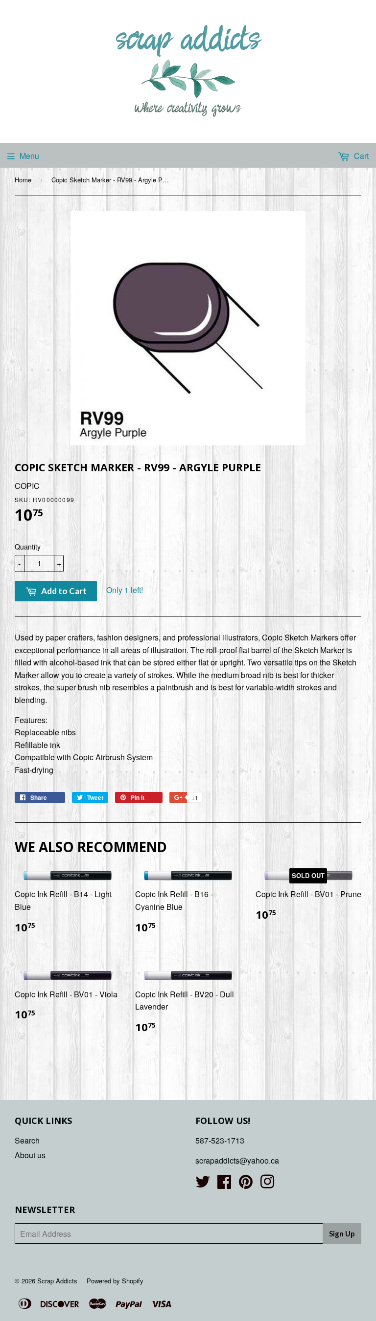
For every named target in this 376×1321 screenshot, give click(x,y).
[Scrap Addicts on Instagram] (267, 1184)
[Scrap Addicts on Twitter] (202, 1184)
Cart (360, 155)
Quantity (28, 546)
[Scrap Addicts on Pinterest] (245, 1184)
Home (23, 179)
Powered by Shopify (115, 1280)
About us (30, 1155)
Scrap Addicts (57, 1280)
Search (27, 1140)
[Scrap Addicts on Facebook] (224, 1184)
